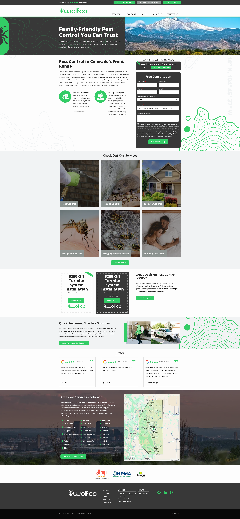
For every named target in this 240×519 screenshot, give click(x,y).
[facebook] (159, 492)
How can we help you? (145, 113)
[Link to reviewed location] (77, 362)
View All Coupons (145, 298)
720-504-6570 (126, 501)
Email (161, 89)
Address (140, 105)
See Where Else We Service (73, 456)
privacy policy (168, 136)
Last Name (162, 82)
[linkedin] (165, 492)
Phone (140, 89)
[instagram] (172, 492)
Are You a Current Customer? (147, 96)
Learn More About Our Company (74, 343)
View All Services (120, 263)
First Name (141, 82)
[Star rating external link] (86, 3)
